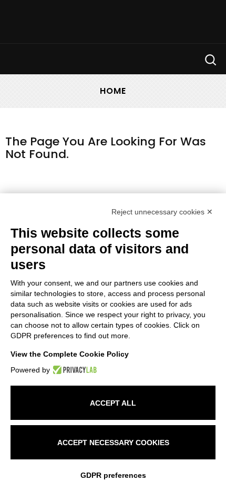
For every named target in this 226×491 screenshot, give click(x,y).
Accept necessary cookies (113, 442)
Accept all (113, 403)
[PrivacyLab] (73, 370)
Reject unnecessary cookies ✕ (162, 212)
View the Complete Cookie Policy (70, 354)
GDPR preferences (113, 475)
